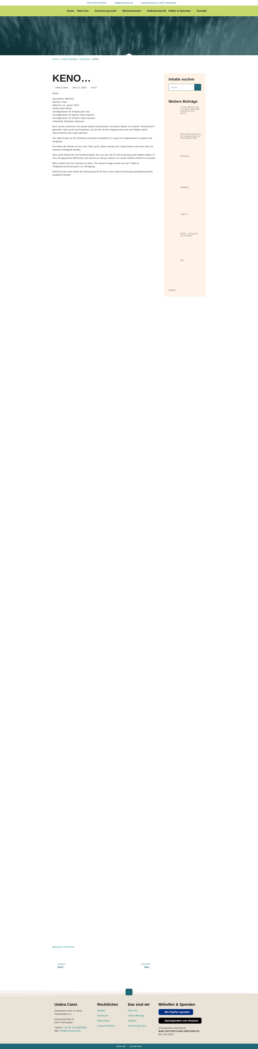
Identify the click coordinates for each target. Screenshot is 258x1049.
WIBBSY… (173, 290)
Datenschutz (103, 1020)
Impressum (102, 1015)
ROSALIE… (185, 156)
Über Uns (83, 11)
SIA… (182, 260)
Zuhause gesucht (105, 11)
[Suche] (197, 87)
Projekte (132, 1020)
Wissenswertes (131, 11)
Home (70, 11)
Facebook (85, 59)
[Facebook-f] (234, 11)
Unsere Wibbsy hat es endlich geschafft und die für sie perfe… (190, 110)
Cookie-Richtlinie (106, 1025)
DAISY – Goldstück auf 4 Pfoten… (189, 234)
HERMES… (185, 187)
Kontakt (202, 11)
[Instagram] (229, 11)
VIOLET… (184, 214)
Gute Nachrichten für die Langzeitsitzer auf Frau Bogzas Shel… (190, 136)
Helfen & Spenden (180, 11)
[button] (176, 1012)
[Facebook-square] (139, 1033)
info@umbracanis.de (70, 1030)
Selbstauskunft (156, 11)
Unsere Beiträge (69, 59)
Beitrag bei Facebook (63, 946)
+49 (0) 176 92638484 (75, 1027)
